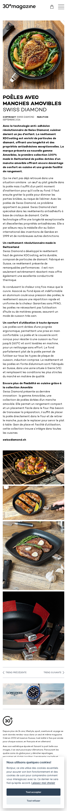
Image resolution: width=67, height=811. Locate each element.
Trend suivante (52, 673)
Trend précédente (16, 673)
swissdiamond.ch (14, 440)
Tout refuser (33, 800)
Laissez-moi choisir (43, 782)
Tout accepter (33, 792)
